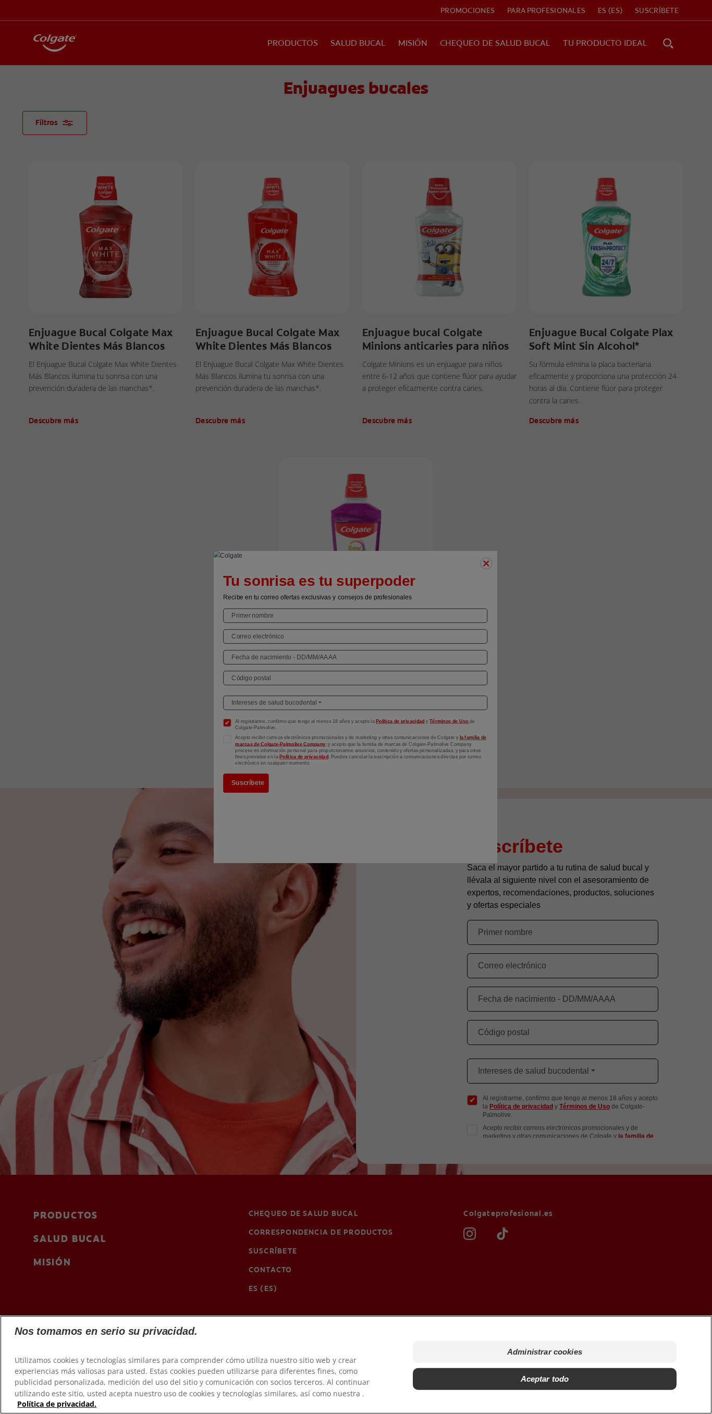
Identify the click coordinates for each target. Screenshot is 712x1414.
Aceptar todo (545, 1378)
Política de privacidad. (56, 1404)
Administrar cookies (544, 1351)
